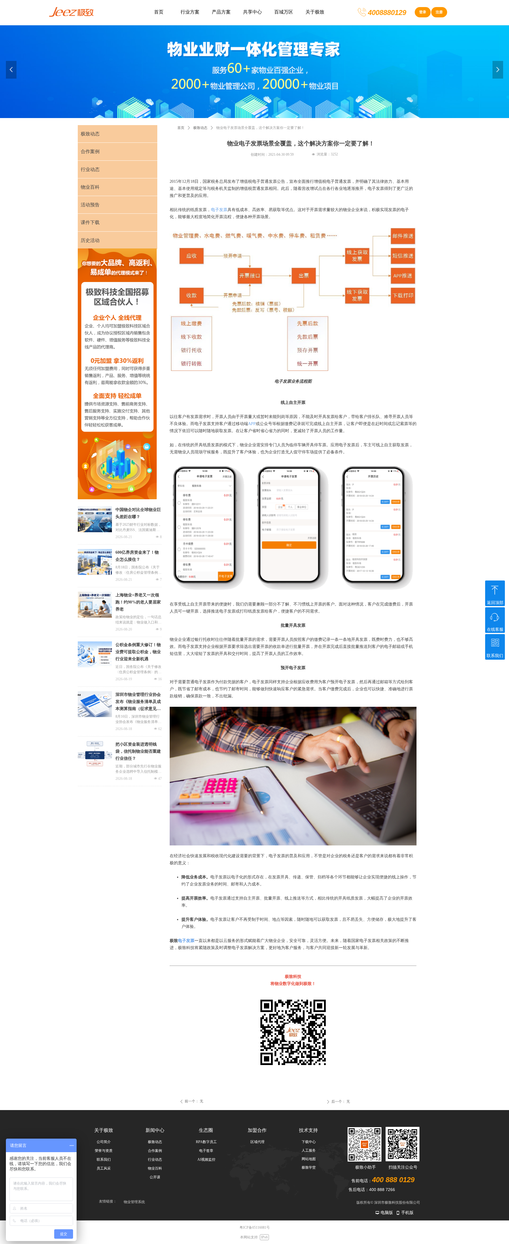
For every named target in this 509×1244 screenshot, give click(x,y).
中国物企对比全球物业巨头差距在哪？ (138, 513)
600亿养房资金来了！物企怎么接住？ (137, 556)
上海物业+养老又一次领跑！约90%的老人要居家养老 (138, 602)
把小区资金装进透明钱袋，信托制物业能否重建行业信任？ (138, 751)
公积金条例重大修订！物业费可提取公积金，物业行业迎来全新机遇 (138, 652)
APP (252, 424)
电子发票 (219, 210)
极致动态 (200, 128)
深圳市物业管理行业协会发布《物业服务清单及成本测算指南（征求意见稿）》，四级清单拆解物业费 (138, 702)
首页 (180, 128)
